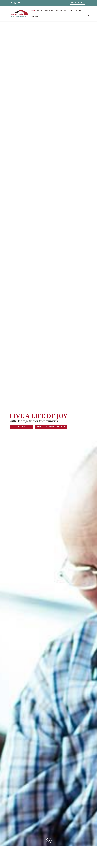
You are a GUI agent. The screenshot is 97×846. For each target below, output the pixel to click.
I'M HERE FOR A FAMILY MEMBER (50, 427)
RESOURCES (73, 10)
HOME (33, 10)
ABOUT (39, 10)
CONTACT (34, 16)
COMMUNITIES (48, 10)
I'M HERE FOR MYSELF (21, 427)
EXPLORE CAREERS (77, 3)
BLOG (81, 10)
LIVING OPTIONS (60, 10)
